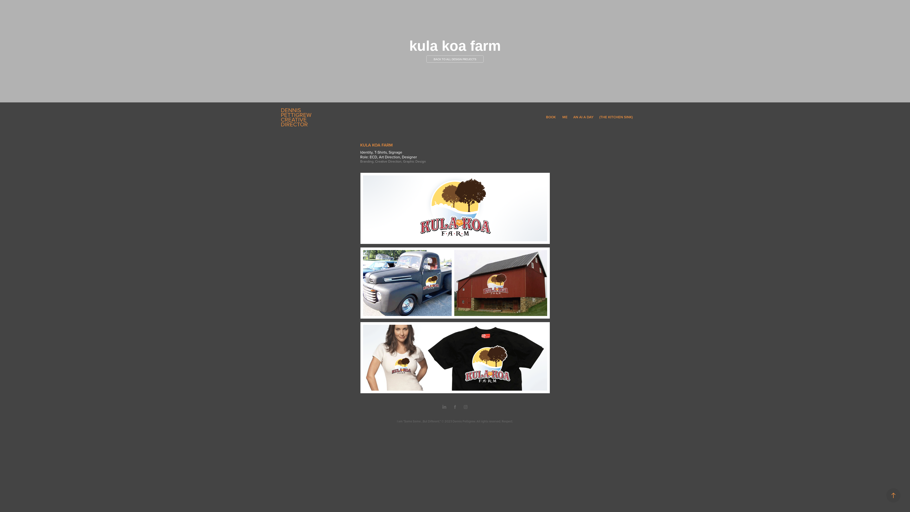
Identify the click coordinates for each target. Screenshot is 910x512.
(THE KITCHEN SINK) (616, 116)
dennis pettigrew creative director (297, 117)
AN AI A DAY (583, 116)
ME (565, 116)
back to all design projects (455, 59)
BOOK (551, 116)
